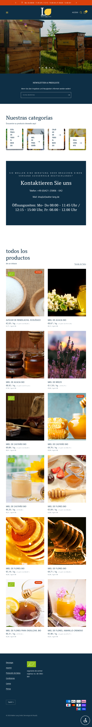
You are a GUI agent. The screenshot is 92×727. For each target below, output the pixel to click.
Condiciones (10, 678)
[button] (85, 720)
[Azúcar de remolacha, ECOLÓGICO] (25, 292)
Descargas (9, 662)
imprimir (9, 668)
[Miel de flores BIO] (67, 479)
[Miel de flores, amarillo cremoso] (67, 603)
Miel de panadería (33, 142)
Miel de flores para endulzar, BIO (23, 630)
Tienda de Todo (80, 264)
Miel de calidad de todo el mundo (54, 135)
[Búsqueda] (81, 12)
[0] (84, 12)
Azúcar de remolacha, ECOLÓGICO (23, 320)
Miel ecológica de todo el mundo (12, 136)
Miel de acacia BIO (57, 320)
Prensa (8, 689)
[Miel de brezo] (67, 355)
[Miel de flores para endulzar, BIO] (25, 603)
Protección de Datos (13, 673)
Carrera (8, 683)
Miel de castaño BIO (16, 444)
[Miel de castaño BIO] (25, 417)
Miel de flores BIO (57, 506)
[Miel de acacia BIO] (67, 292)
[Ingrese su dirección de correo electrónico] (68, 95)
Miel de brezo (55, 382)
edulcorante (75, 143)
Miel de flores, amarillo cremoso (65, 630)
